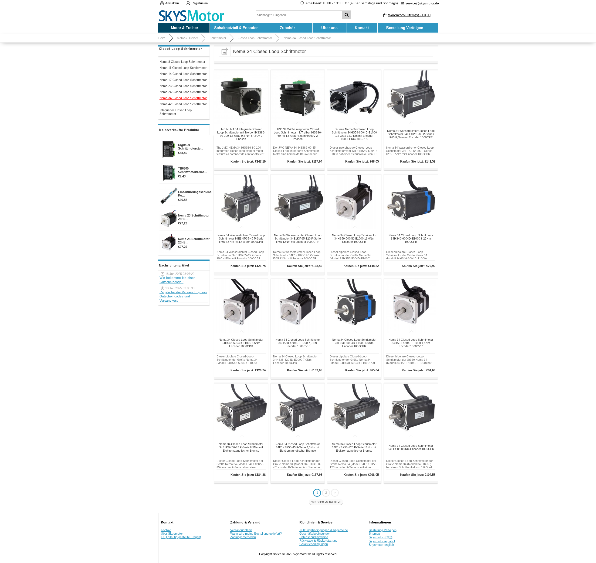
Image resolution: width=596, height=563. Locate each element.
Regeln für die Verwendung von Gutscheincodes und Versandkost (183, 296)
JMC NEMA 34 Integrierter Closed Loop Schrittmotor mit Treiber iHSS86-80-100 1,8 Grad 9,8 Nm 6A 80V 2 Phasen (241, 134)
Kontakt (362, 28)
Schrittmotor (218, 38)
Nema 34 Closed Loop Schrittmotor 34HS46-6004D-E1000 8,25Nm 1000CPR (411, 238)
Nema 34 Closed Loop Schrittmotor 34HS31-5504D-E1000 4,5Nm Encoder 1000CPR (411, 343)
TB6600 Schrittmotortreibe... (192, 170)
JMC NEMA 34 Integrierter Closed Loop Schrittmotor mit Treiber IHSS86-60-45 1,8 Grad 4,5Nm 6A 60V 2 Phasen (298, 134)
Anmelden (172, 3)
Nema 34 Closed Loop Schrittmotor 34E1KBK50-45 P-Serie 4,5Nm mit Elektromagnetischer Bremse (297, 447)
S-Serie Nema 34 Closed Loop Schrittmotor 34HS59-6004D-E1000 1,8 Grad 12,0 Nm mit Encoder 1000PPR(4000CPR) (354, 134)
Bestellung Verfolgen (404, 28)
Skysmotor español (382, 541)
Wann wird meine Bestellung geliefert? (256, 533)
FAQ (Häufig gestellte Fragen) (181, 537)
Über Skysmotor (172, 533)
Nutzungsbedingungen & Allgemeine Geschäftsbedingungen (323, 531)
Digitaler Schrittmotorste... (190, 146)
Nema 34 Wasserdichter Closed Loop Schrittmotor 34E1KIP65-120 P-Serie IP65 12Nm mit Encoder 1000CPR (298, 238)
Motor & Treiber (187, 38)
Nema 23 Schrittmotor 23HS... (194, 217)
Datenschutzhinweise (313, 537)
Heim (161, 38)
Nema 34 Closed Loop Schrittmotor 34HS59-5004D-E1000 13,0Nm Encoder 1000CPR (354, 238)
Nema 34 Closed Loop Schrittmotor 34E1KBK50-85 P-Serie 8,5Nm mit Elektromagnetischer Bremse (241, 447)
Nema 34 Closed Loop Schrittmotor (307, 38)
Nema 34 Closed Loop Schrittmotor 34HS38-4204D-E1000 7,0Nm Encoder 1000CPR (297, 343)
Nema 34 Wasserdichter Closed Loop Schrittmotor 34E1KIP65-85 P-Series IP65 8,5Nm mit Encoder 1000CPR (411, 134)
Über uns (329, 28)
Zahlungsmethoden (243, 537)
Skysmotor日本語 (381, 537)
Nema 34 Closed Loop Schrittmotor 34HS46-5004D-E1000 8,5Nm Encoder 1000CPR (241, 343)
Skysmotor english (381, 544)
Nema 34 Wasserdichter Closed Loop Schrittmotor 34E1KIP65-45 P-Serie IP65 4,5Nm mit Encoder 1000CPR (241, 238)
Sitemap (374, 533)
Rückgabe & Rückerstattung (318, 540)
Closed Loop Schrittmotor (255, 38)
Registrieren (200, 3)
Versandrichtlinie (241, 530)
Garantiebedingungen (313, 544)
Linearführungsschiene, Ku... (195, 193)
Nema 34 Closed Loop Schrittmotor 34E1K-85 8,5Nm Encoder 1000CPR (411, 447)
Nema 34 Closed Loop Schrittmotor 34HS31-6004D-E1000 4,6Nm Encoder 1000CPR (354, 343)
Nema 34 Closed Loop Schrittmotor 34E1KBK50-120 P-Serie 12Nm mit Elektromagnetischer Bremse (354, 447)
